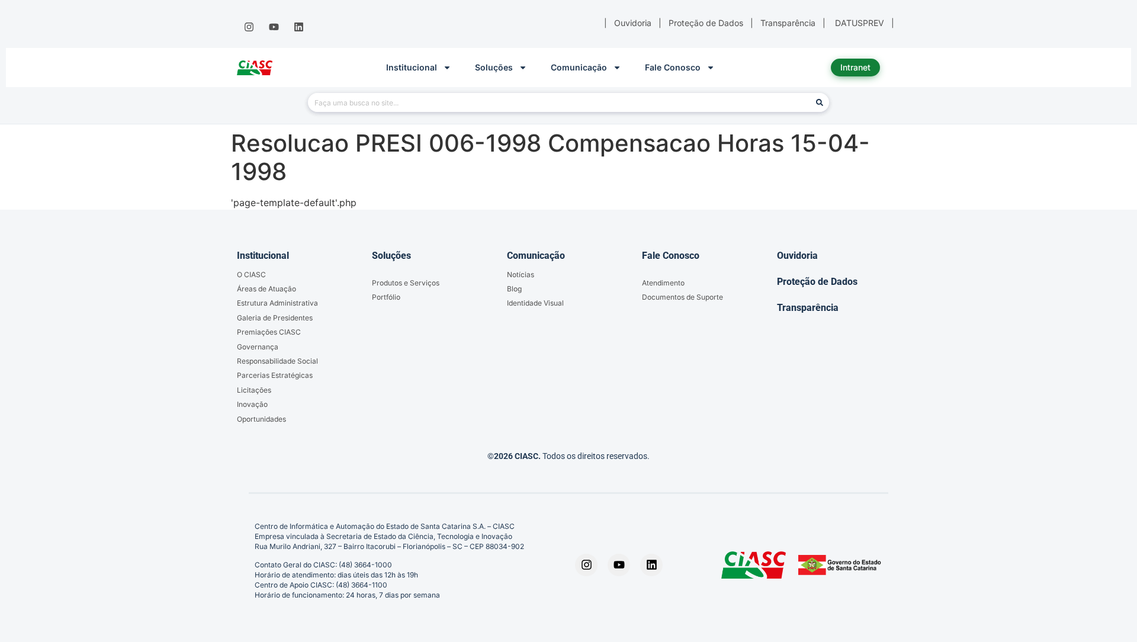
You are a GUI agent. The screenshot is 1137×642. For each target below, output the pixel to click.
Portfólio (386, 297)
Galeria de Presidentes (275, 317)
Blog (514, 288)
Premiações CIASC (269, 332)
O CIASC (251, 274)
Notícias (520, 274)
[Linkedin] (299, 27)
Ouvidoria (797, 255)
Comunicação (579, 67)
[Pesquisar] (819, 102)
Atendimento (663, 282)
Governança (257, 346)
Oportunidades (261, 419)
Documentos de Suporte (682, 297)
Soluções (494, 67)
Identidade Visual (535, 302)
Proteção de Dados (817, 281)
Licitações (254, 390)
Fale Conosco (673, 67)
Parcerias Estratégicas (275, 375)
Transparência (808, 307)
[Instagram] (249, 27)
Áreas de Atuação (266, 288)
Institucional (411, 67)
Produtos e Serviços (405, 282)
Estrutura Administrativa (277, 302)
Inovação (252, 404)
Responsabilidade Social (277, 361)
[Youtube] (274, 27)
